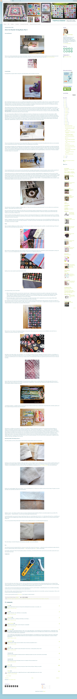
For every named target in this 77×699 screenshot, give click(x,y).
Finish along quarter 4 (67, 254)
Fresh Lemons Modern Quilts (69, 290)
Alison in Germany (10, 623)
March (66, 121)
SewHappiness (66, 263)
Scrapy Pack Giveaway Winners (69, 145)
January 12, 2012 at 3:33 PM (12, 614)
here (36, 548)
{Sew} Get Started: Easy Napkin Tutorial (69, 129)
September (66, 112)
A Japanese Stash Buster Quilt (71, 248)
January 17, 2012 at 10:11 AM (12, 667)
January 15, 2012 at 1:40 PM (12, 655)
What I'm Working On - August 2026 (69, 172)
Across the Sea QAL (24, 24)
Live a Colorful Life (67, 188)
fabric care (19, 598)
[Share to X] (25, 597)
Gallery (12, 24)
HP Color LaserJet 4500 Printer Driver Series (72, 296)
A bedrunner (71, 302)
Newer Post (6, 677)
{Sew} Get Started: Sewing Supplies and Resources (70, 150)
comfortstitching (66, 205)
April (66, 119)
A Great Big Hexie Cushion (72, 183)
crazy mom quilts (67, 280)
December (66, 108)
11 (59, 671)
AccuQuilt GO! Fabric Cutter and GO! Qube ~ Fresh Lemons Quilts (69, 292)
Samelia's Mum (66, 181)
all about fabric (9, 598)
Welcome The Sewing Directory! (69, 136)
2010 (65, 157)
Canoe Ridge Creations (68, 195)
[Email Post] (20, 597)
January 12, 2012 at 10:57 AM (12, 608)
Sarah (8, 605)
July (65, 115)
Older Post (57, 677)
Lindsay (9, 670)
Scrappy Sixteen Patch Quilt (71, 197)
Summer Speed (66, 203)
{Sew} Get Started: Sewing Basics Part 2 (70, 140)
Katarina (9, 664)
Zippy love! (66, 137)
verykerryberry (66, 225)
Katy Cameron (10, 629)
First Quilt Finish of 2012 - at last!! (70, 126)
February (66, 122)
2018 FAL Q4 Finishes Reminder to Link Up (72, 275)
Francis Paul (9, 617)
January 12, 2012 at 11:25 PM (12, 638)
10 (59, 665)
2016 (65, 101)
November (66, 109)
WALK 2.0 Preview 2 (72, 220)
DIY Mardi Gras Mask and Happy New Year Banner (71, 213)
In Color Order (66, 174)
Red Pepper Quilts (67, 246)
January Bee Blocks (68, 148)
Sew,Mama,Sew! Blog (67, 287)
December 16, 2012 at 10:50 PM (12, 673)
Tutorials (17, 24)
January (66, 124)
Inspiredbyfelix (10, 641)
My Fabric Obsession (67, 301)
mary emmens (66, 253)
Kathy (8, 647)
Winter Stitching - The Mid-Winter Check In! (70, 132)
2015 (65, 102)
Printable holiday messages (71, 241)
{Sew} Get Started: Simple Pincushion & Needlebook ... (69, 135)
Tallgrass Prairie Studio (68, 218)
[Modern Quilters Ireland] (67, 56)
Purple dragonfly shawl (71, 234)
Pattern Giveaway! (67, 130)
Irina (8, 611)
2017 (65, 99)
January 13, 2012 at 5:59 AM (12, 649)
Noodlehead (66, 208)
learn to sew (32, 598)
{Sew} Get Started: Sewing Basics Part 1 (70, 142)
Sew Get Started (36, 598)
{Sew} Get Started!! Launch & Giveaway (69, 152)
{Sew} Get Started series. (51, 57)
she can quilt (66, 256)
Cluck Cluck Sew (67, 270)
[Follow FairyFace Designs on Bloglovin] (67, 86)
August (66, 114)
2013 (65, 105)
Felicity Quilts (66, 273)
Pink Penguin (66, 239)
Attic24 (65, 202)
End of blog (66, 206)
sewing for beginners (41, 598)
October (66, 111)
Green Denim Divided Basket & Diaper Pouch (68, 209)
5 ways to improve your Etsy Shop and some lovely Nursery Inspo (72, 265)
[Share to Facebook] (26, 597)
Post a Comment (8, 675)
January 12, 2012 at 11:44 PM (12, 643)
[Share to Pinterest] (27, 597)
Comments (44, 687)
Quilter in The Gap (67, 294)
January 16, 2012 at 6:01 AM (12, 661)
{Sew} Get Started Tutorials (35, 24)
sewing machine (47, 598)
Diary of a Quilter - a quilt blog (69, 171)
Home (5, 24)
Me (8, 24)
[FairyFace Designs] (32, 68)
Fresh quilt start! (67, 143)
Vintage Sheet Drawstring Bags (71, 176)
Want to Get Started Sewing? (69, 153)
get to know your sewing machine (26, 598)
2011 (65, 156)
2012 (65, 106)
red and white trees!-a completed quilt (72, 281)
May (66, 118)
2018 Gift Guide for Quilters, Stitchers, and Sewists (68, 289)
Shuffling (65, 271)
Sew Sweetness (66, 168)
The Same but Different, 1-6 (71, 190)
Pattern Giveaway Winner (68, 125)
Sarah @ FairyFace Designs (68, 34)
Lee (25, 548)
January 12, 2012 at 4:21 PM (12, 620)
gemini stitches (66, 232)
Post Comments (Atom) (12, 679)
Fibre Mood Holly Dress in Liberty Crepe (71, 227)
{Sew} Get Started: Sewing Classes (70, 146)
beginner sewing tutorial (15, 598)
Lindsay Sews (66, 211)
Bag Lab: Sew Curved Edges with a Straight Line (69, 170)
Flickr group (20, 594)
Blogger (44, 691)
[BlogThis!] (23, 597)
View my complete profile (67, 43)
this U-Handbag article (44, 465)
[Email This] (22, 597)
